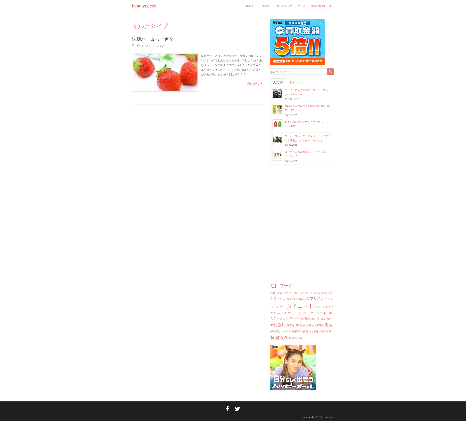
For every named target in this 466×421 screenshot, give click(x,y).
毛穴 (302, 325)
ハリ (279, 313)
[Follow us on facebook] (227, 408)
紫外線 (320, 325)
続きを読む (254, 83)
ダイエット (300, 305)
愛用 (282, 324)
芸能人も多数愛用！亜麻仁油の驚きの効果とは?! (308, 108)
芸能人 (307, 331)
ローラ (294, 318)
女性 (273, 324)
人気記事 (278, 82)
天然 (328, 318)
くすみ (279, 293)
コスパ (302, 298)
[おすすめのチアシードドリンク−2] (277, 124)
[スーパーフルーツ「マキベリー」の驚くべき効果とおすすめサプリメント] (277, 139)
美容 (328, 324)
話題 (315, 331)
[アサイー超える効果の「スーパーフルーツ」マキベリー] (277, 93)
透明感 (322, 331)
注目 (308, 325)
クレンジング (292, 298)
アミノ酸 (293, 293)
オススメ (146, 45)
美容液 (295, 331)
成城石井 (292, 325)
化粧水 (323, 318)
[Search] (330, 71)
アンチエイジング (307, 292)
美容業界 (287, 331)
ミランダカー (279, 318)
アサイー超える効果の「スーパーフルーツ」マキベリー (308, 92)
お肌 (272, 292)
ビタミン (313, 313)
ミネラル (326, 313)
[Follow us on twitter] (237, 408)
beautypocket (145, 5)
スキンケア (158, 45)
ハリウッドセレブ (294, 313)
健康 (307, 318)
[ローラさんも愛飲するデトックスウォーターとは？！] (277, 155)
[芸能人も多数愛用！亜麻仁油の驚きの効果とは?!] (277, 109)
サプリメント (317, 298)
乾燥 (302, 318)
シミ (330, 298)
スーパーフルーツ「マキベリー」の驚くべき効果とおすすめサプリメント (308, 138)
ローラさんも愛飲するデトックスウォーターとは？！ (308, 154)
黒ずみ (298, 338)
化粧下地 (315, 318)
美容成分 (276, 331)
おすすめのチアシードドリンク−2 (304, 121)
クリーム (281, 298)
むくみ (286, 293)
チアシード (320, 307)
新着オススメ (297, 82)
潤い (314, 325)
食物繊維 (279, 337)
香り (291, 338)
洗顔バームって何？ (153, 38)
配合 (328, 331)
